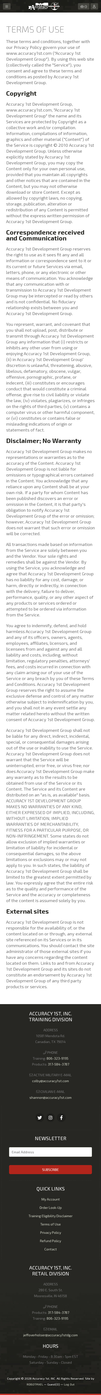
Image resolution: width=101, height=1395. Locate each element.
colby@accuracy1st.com (50, 1081)
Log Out (69, 1384)
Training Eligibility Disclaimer (50, 1216)
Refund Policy (50, 1241)
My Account (50, 1199)
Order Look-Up (50, 1207)
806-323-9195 (57, 1058)
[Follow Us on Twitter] (39, 1117)
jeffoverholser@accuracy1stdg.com (50, 1335)
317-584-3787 (58, 1064)
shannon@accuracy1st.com (50, 1097)
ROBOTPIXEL (35, 1384)
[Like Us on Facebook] (50, 1117)
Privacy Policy (50, 1232)
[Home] (44, 9)
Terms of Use (50, 1224)
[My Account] (94, 6)
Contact (50, 1249)
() (86, 6)
